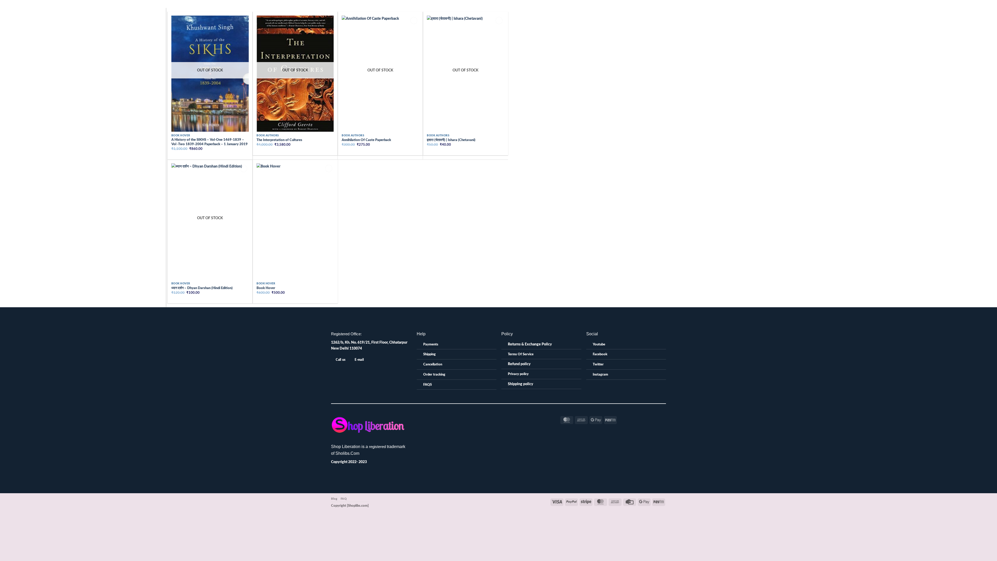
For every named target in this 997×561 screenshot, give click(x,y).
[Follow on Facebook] (476, 418)
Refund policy (519, 364)
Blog (334, 498)
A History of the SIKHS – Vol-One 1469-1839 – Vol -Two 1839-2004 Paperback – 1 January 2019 (209, 142)
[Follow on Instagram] (481, 418)
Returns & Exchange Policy (530, 344)
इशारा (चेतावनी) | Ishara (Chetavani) (451, 140)
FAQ (344, 498)
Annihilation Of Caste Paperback (366, 140)
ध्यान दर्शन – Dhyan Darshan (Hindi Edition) (202, 288)
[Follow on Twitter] (487, 418)
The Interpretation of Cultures (279, 140)
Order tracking (434, 374)
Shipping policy (520, 384)
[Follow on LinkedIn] (493, 418)
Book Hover (266, 288)
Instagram (600, 374)
